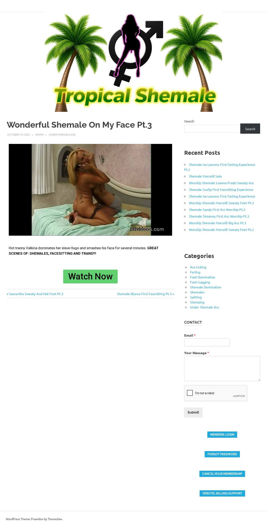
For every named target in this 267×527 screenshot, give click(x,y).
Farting (195, 272)
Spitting (196, 297)
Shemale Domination (205, 287)
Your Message (196, 353)
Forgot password (222, 454)
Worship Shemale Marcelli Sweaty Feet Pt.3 (221, 203)
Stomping (197, 302)
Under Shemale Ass (62, 134)
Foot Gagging (200, 282)
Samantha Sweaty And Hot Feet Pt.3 (36, 294)
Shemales (197, 292)
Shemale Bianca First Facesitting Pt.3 (144, 294)
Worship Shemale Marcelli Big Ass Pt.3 (217, 223)
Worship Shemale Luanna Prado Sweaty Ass (221, 183)
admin (39, 134)
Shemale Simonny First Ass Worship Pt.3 (219, 216)
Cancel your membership (222, 473)
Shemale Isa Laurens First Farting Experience (222, 196)
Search (189, 121)
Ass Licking (198, 267)
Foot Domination (202, 277)
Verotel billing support (222, 493)
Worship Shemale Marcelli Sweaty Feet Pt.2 (221, 229)
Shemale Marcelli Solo (205, 176)
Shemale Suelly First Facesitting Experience (221, 189)
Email (190, 335)
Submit (193, 412)
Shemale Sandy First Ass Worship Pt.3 (217, 209)
